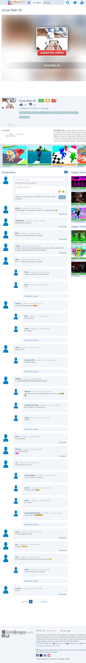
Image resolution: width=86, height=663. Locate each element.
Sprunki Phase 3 (75, 275)
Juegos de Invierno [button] (72, 113)
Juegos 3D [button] (35, 113)
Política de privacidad (75, 650)
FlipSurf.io (30, 166)
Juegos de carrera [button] (45, 113)
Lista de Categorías (45, 643)
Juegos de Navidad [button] (59, 113)
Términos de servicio (43, 652)
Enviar (62, 197)
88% (41, 101)
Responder (63, 214)
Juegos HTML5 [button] (24, 117)
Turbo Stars (80, 166)
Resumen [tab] (13, 124)
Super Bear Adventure (77, 244)
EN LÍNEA (37, 2)
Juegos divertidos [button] (25, 113)
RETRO (48, 2)
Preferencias (62, 650)
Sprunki (73, 260)
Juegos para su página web (47, 650)
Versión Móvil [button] (66, 631)
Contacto (54, 652)
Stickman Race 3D (57, 166)
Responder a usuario (31, 296)
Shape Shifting (6, 166)
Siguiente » (44, 602)
